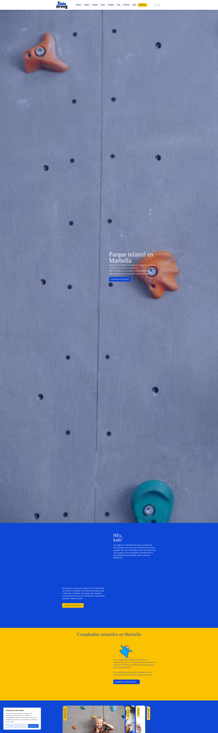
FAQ (118, 5)
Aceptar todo (33, 726)
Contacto (126, 5)
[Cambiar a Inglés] (155, 4)
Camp (103, 5)
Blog (134, 5)
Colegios (111, 5)
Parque (78, 5)
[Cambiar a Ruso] (159, 4)
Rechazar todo (22, 726)
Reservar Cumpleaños (125, 682)
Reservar (142, 5)
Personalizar (10, 726)
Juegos (86, 5)
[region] (22, 719)
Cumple (95, 5)
